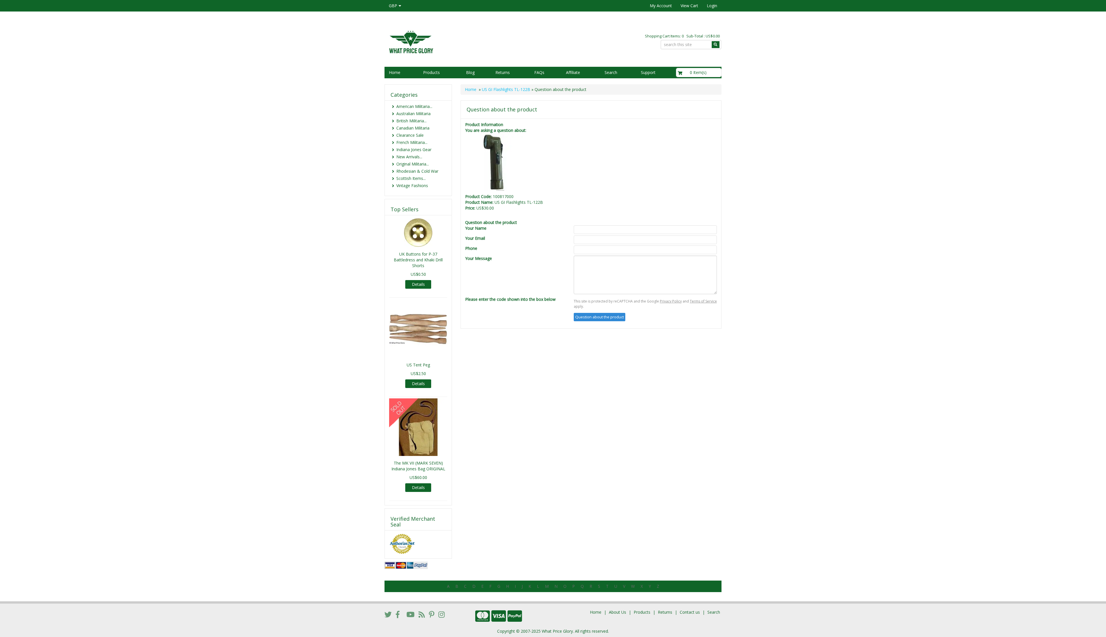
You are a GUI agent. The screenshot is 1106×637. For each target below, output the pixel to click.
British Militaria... (411, 120)
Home (394, 72)
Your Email (475, 238)
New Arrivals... (409, 156)
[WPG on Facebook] (397, 614)
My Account (661, 5)
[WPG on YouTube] (410, 614)
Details (418, 284)
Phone (471, 248)
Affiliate (573, 72)
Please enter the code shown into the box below (510, 299)
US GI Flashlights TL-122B (506, 89)
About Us (617, 612)
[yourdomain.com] (466, 41)
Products (431, 72)
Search (611, 72)
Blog (470, 72)
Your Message (478, 258)
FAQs (539, 72)
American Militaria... (414, 106)
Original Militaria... (412, 164)
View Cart (689, 5)
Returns (502, 72)
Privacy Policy (671, 301)
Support (648, 72)
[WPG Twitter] (388, 614)
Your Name (475, 228)
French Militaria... (411, 142)
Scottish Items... (411, 178)
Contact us (690, 612)
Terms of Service (703, 301)
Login (712, 5)
